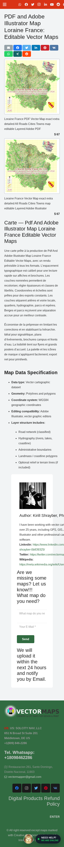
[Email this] (8, 48)
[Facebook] (26, 4)
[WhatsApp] (20, 4)
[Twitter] (33, 4)
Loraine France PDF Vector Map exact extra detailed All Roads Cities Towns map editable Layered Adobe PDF (31, 123)
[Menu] (5, 4)
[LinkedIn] (45, 4)
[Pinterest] (45, 788)
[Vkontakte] (55, 788)
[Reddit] (58, 4)
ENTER (55, 816)
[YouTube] (52, 4)
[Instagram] (39, 4)
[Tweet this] (26, 48)
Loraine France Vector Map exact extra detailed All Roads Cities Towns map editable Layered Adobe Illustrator (28, 203)
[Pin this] (45, 48)
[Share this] (17, 48)
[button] (48, 839)
